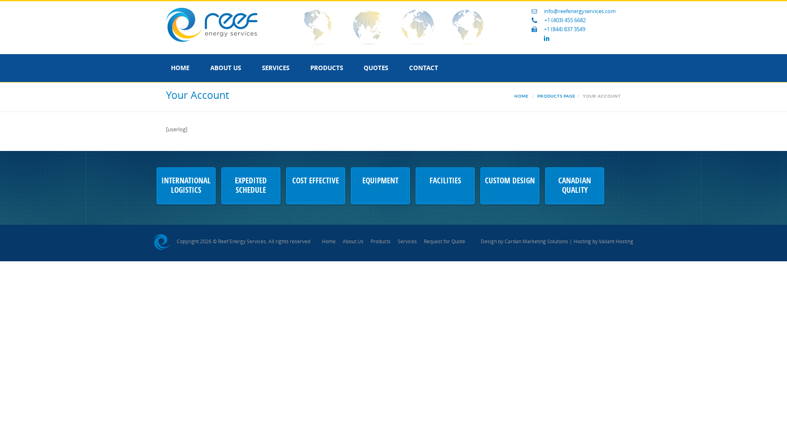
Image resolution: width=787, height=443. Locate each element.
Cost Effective (315, 181)
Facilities (445, 181)
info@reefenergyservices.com (580, 11)
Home (180, 68)
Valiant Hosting (616, 241)
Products (326, 68)
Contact (423, 68)
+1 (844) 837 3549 (564, 29)
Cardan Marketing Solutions (536, 241)
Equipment (380, 181)
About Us (225, 68)
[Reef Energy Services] (211, 24)
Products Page (556, 96)
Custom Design (510, 181)
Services (275, 68)
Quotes (376, 68)
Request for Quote (444, 241)
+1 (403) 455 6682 (565, 20)
